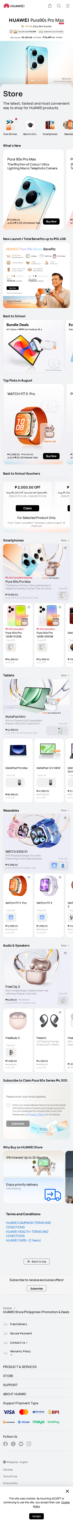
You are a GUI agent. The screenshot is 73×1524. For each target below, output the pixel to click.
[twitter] (13, 1444)
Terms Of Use (10, 1476)
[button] (50, 6)
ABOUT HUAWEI (14, 1394)
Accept (36, 1516)
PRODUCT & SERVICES (20, 1367)
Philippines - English (17, 1462)
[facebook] (5, 1444)
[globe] (4, 1462)
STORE (8, 1376)
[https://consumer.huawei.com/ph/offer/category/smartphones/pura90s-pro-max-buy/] (36, 50)
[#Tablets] (33, 346)
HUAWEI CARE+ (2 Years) (23, 1240)
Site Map (8, 1469)
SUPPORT (10, 1385)
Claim (27, 508)
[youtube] (21, 1444)
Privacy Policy (37, 1114)
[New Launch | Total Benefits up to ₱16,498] (36, 275)
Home (7, 1308)
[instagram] (28, 1444)
